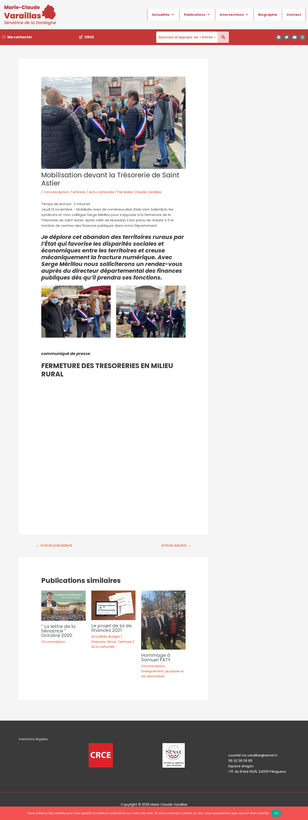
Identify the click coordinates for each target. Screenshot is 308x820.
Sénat (111, 641)
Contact (294, 14)
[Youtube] (294, 37)
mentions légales (33, 739)
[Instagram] (302, 37)
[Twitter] (286, 37)
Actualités (161, 14)
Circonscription (56, 192)
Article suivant (176, 545)
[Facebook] (278, 37)
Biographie (267, 14)
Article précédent (54, 545)
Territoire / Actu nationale (92, 192)
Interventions (232, 14)
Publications (194, 14)
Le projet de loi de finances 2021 (111, 628)
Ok (276, 813)
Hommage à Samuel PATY (155, 657)
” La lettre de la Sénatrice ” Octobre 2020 (58, 631)
